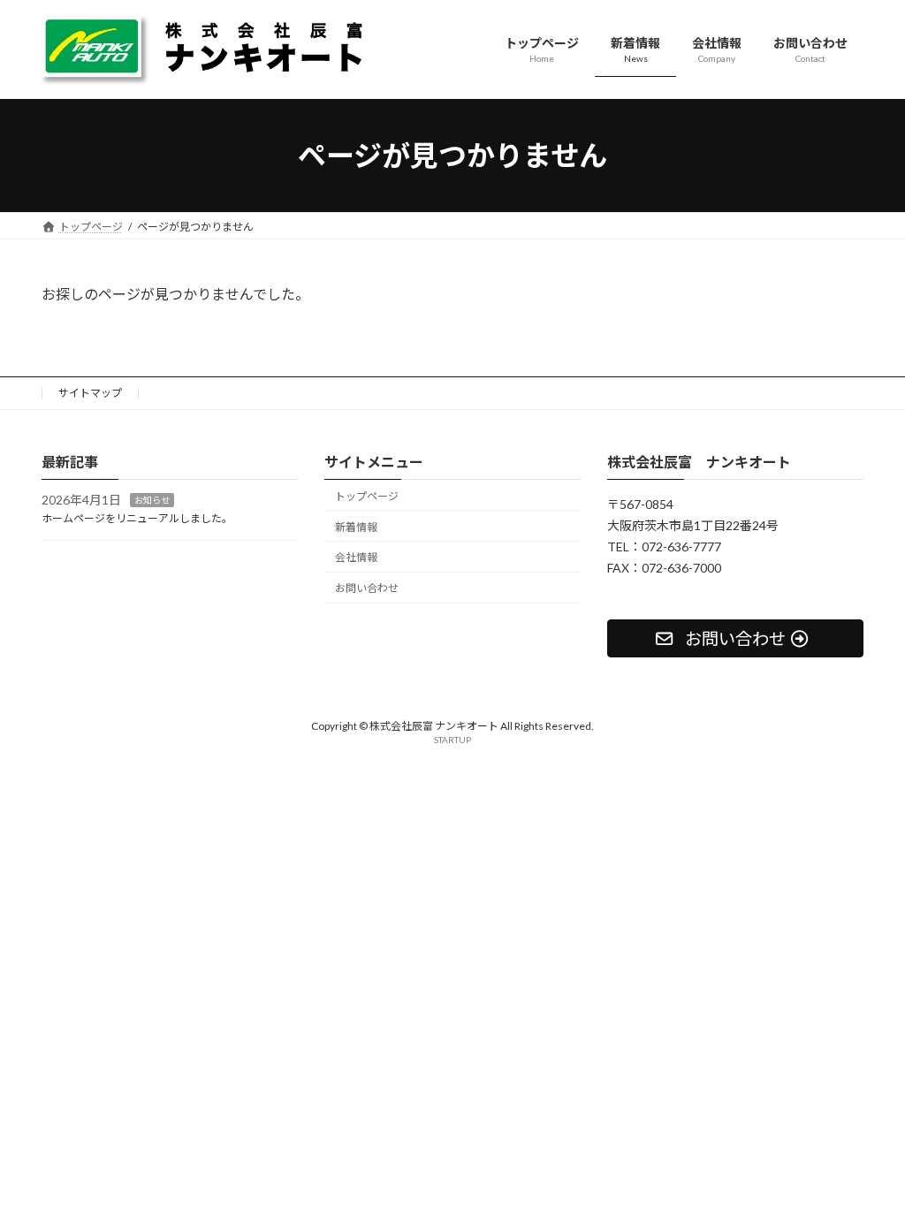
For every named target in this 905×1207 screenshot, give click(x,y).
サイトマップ (90, 392)
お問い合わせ (367, 588)
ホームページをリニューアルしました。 (137, 518)
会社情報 (356, 558)
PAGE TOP (866, 1154)
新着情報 (356, 527)
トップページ (367, 496)
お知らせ (152, 501)
